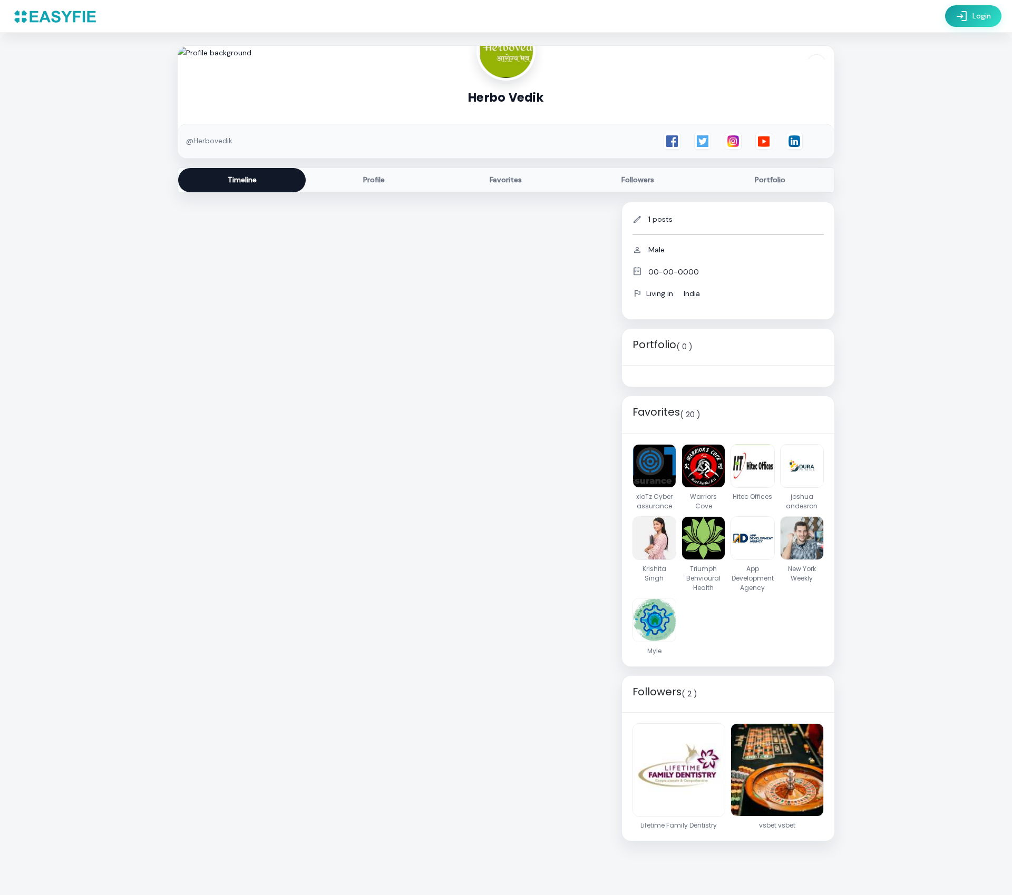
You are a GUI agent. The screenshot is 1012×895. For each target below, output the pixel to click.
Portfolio (770, 179)
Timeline (242, 179)
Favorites (506, 179)
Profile (374, 179)
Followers (637, 179)
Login (973, 16)
